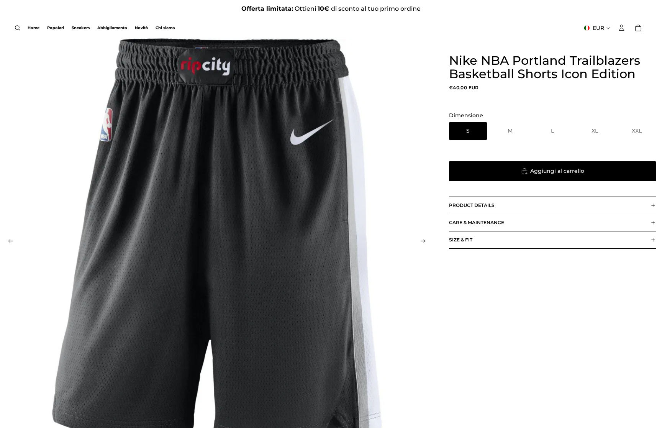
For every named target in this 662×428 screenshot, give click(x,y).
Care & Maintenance (476, 222)
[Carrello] (638, 28)
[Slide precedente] (8, 242)
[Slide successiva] (425, 242)
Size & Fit (460, 240)
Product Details (472, 205)
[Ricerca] (17, 28)
